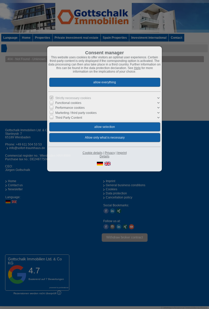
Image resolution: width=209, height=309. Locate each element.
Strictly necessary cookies (73, 98)
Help (137, 68)
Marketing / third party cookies (76, 112)
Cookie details (92, 153)
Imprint (122, 153)
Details (104, 156)
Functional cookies (68, 103)
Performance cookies (70, 108)
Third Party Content (68, 117)
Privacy (110, 153)
